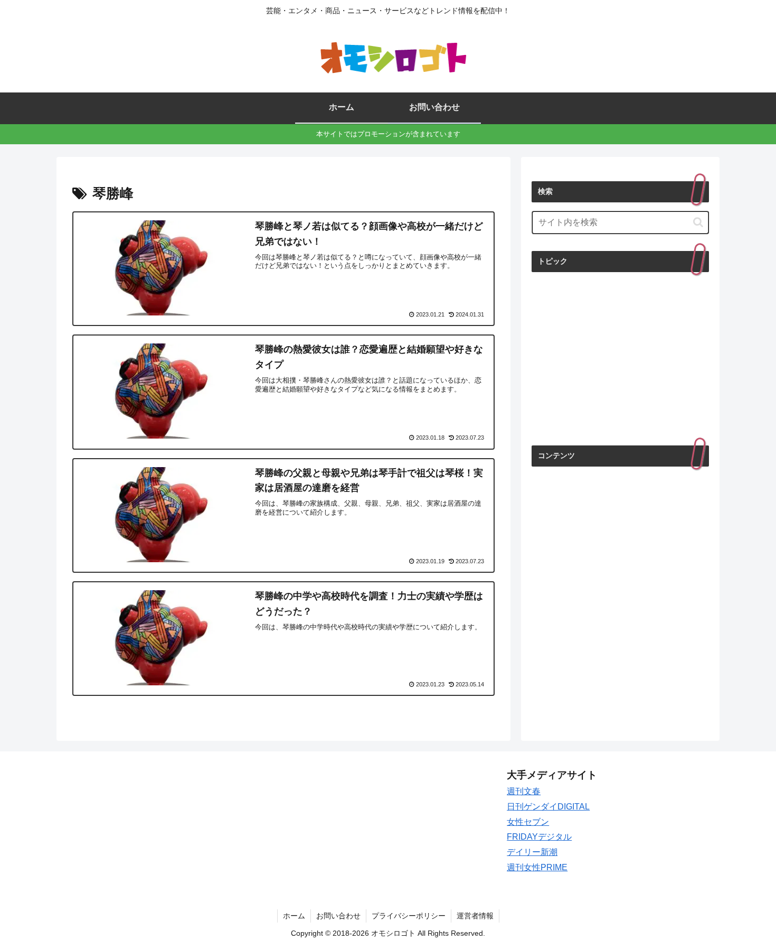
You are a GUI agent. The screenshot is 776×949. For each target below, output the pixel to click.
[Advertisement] (620, 358)
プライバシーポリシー (409, 915)
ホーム (294, 915)
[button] (698, 222)
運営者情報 (475, 915)
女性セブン (528, 821)
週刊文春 (524, 791)
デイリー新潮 (532, 852)
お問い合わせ (338, 915)
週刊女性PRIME (537, 867)
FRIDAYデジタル (539, 836)
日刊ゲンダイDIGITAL (548, 806)
